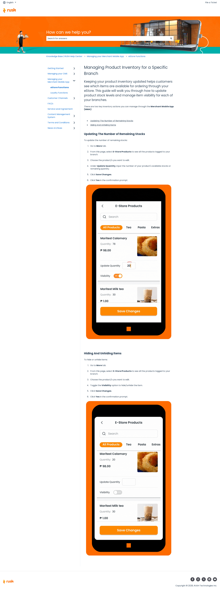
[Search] (171, 38)
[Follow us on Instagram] (198, 579)
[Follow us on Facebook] (192, 579)
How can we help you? (68, 32)
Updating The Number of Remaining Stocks (111, 120)
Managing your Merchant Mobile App (105, 56)
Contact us (208, 10)
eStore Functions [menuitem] (59, 87)
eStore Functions (136, 56)
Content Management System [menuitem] (59, 116)
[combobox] (107, 38)
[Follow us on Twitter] (204, 579)
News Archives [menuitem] (55, 128)
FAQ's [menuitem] (50, 103)
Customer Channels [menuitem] (58, 98)
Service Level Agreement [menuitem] (60, 108)
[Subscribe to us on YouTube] (215, 579)
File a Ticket (211, 2)
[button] (74, 68)
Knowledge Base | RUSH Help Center (64, 56)
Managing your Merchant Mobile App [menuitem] (58, 80)
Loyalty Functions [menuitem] (59, 92)
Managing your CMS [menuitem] (57, 73)
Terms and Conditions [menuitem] (59, 122)
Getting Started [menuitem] (55, 68)
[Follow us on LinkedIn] (209, 579)
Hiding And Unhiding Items (103, 125)
